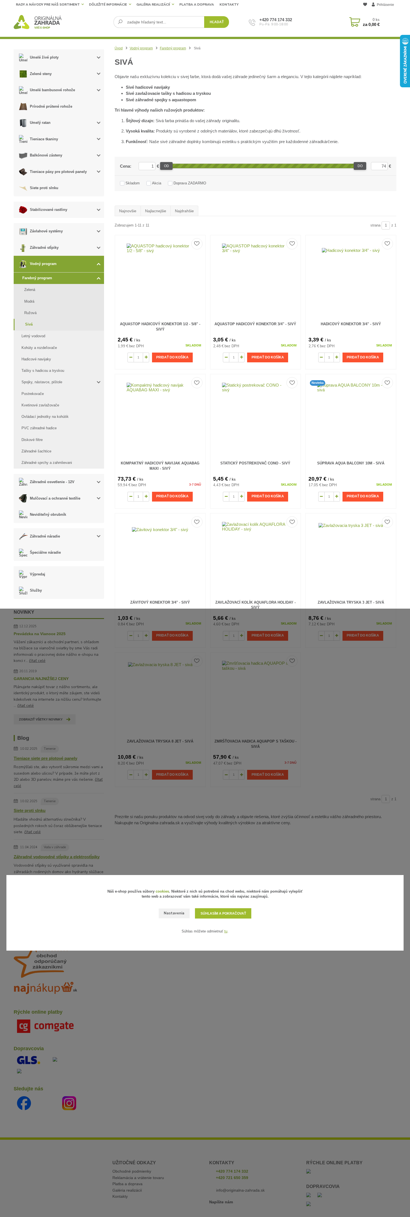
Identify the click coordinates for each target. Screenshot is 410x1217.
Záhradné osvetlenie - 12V (52, 482)
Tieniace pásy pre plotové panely (58, 172)
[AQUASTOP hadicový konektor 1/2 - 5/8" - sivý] (160, 277)
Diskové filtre (32, 440)
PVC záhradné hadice (39, 428)
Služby (36, 590)
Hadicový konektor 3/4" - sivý (351, 324)
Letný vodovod (33, 336)
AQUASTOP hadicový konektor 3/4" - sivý (255, 324)
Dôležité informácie (108, 4)
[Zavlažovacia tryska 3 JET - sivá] (351, 555)
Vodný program (43, 264)
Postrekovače (32, 394)
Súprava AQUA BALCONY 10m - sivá (350, 463)
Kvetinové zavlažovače (40, 405)
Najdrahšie (184, 211)
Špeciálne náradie (45, 552)
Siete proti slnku (44, 188)
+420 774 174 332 (275, 19)
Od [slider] (166, 166)
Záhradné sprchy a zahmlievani (46, 463)
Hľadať (217, 22)
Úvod (119, 48)
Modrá (29, 301)
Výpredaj (37, 574)
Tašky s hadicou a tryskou (42, 370)
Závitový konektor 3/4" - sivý (160, 602)
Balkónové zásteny (46, 155)
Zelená (29, 290)
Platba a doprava (196, 4)
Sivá (29, 324)
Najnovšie (127, 211)
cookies (162, 891)
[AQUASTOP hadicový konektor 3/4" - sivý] (255, 277)
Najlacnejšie (155, 211)
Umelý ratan (40, 123)
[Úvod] (61, 22)
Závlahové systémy (46, 231)
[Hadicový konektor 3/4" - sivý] (351, 277)
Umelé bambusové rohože (52, 90)
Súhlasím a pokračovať (223, 913)
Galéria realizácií (153, 4)
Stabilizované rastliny (48, 210)
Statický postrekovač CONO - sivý (255, 463)
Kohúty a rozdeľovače (39, 348)
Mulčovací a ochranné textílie (55, 498)
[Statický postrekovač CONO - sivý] (255, 416)
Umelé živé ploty (44, 57)
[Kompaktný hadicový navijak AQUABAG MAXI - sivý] (160, 416)
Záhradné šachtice (36, 451)
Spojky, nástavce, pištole (41, 382)
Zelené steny (41, 74)
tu (225, 931)
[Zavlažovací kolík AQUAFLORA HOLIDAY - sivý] (255, 555)
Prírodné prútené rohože (51, 106)
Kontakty (229, 4)
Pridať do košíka (172, 357)
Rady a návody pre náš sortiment (48, 4)
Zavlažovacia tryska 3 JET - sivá (351, 602)
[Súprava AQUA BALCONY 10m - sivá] (350, 416)
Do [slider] (360, 166)
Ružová (30, 313)
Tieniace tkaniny (44, 139)
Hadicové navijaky (36, 359)
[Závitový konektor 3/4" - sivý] (160, 555)
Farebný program (37, 278)
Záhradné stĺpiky (44, 247)
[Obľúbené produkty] (365, 5)
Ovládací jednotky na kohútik (45, 416)
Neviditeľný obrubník (48, 514)
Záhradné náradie (45, 536)
